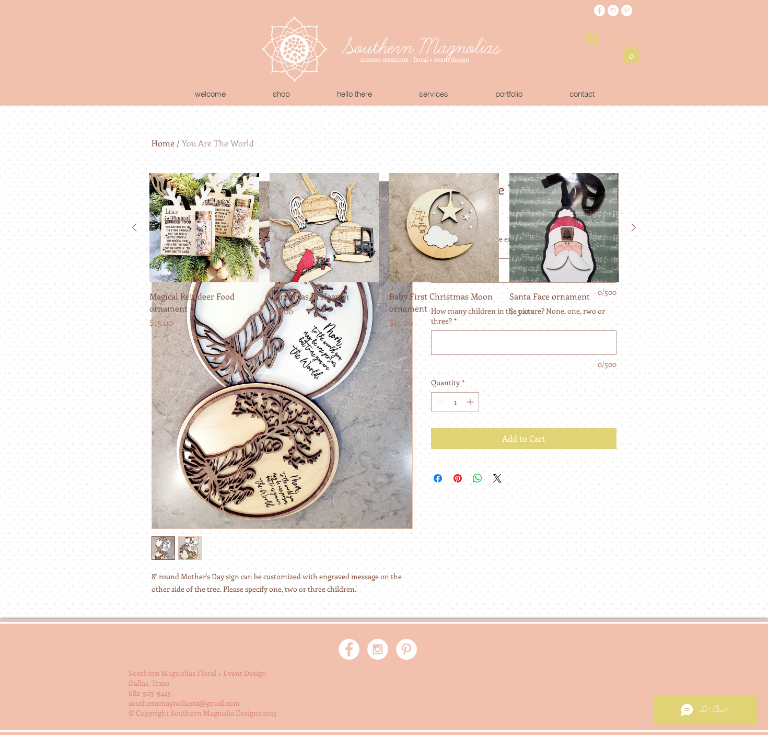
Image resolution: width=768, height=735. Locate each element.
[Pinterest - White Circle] (626, 10)
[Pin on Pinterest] (457, 478)
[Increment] (471, 402)
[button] (631, 52)
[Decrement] (439, 402)
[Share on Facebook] (438, 478)
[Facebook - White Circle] (599, 10)
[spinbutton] (455, 402)
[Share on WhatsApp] (477, 478)
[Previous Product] (134, 227)
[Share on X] (497, 478)
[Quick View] (204, 228)
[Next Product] (633, 227)
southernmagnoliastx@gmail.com (184, 703)
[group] (384, 251)
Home (163, 142)
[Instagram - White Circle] (613, 10)
